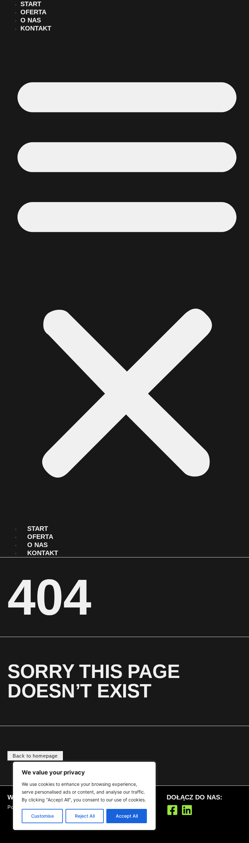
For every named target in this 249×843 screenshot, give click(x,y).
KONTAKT (35, 28)
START (30, 3)
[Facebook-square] (172, 810)
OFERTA (33, 12)
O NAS (30, 20)
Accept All (127, 816)
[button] (126, 274)
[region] (84, 796)
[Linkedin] (187, 810)
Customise (42, 816)
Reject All (85, 816)
